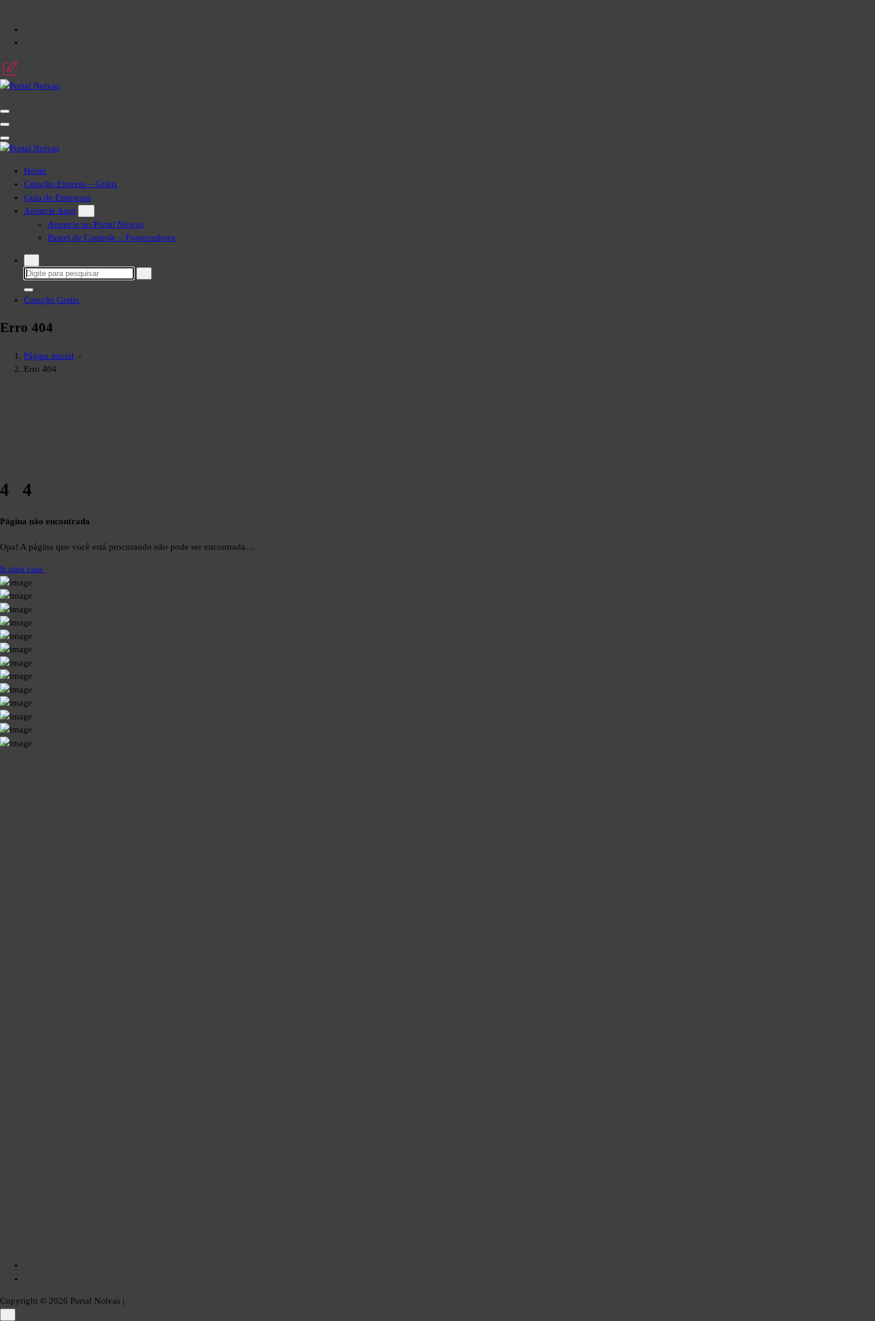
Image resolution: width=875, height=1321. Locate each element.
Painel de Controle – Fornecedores (112, 237)
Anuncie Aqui (50, 210)
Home (35, 171)
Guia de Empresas (57, 197)
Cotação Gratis (52, 300)
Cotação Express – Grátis (70, 184)
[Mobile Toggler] (86, 211)
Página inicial (49, 356)
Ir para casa (22, 569)
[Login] (10, 68)
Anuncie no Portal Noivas (95, 224)
